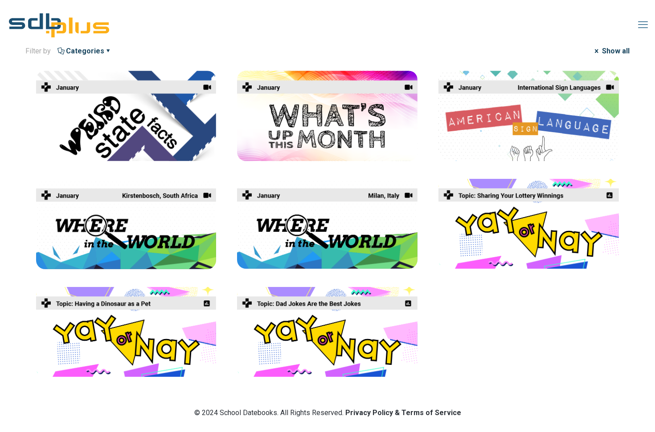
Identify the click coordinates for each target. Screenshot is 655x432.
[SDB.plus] (59, 24)
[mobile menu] (643, 24)
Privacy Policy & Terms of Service (403, 412)
